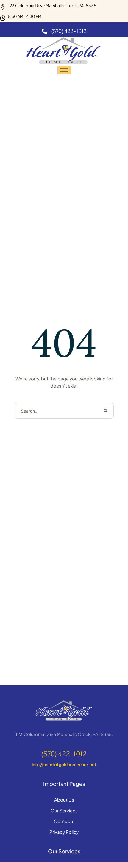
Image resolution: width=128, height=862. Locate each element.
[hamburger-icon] (64, 70)
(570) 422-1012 (69, 31)
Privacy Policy (64, 832)
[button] (64, 754)
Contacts (64, 821)
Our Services (64, 810)
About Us (64, 799)
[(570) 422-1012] (44, 31)
